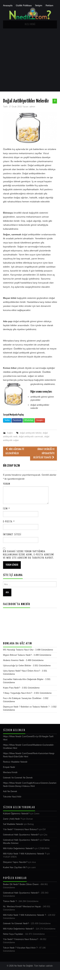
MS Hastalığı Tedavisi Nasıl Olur (18, 650)
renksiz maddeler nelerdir (15, 762)
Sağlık (10, 433)
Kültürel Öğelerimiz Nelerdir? (16, 814)
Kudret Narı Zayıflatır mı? (15, 867)
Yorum (6, 484)
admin (32, 107)
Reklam (49, 5)
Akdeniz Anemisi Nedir (13, 660)
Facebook (17, 420)
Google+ (40, 420)
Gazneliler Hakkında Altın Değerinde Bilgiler (23, 679)
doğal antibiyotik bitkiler (30, 433)
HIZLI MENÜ (30, 24)
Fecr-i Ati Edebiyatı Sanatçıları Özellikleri (22, 698)
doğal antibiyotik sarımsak (31, 436)
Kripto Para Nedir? (11, 688)
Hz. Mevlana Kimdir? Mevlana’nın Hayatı (22, 906)
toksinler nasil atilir (12, 797)
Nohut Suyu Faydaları (13, 934)
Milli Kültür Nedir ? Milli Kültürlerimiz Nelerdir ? (24, 854)
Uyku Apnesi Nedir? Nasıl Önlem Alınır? (21, 671)
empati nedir (9, 767)
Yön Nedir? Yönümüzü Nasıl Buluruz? (20, 829)
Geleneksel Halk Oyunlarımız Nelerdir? (21, 835)
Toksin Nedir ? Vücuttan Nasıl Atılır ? (20, 948)
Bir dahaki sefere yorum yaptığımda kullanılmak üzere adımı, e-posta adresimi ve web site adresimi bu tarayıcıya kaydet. (28, 554)
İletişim (38, 5)
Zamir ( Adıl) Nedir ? (12, 819)
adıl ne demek (10, 791)
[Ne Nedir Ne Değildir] (30, 13)
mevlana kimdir (10, 772)
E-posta (9, 521)
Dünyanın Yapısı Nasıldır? (15, 862)
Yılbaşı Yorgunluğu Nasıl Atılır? (17, 693)
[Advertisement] (30, 60)
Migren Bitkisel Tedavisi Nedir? (17, 655)
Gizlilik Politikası (24, 5)
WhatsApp (28, 420)
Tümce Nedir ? (10, 901)
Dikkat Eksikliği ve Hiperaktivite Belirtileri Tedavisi (44, 453)
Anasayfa (7, 5)
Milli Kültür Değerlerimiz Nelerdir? (18, 848)
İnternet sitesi (12, 534)
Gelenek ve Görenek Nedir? (16, 923)
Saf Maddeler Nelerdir (13, 824)
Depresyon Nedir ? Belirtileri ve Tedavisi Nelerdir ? (26, 707)
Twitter (7, 420)
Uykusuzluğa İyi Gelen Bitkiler (17, 665)
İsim (6, 509)
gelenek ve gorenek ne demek (18, 778)
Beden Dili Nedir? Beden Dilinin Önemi (21, 884)
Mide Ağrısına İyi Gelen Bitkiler (14, 451)
